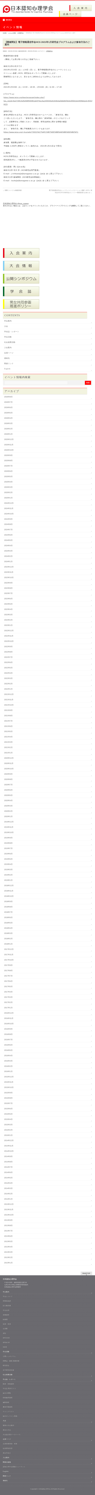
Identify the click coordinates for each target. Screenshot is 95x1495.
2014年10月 (9, 1151)
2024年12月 (9, 503)
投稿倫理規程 (7, 1397)
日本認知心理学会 (45, 1489)
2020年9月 (8, 774)
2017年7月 (8, 976)
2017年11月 (8, 955)
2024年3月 (8, 551)
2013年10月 (9, 1215)
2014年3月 (8, 1188)
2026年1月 (8, 434)
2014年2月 (8, 1194)
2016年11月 (8, 1018)
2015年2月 (8, 1130)
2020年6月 (8, 790)
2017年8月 (8, 971)
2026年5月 (8, 413)
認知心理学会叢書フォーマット (14, 1467)
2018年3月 (8, 933)
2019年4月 (8, 864)
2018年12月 (9, 885)
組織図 (5, 1319)
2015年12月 (9, 1077)
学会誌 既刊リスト (9, 1388)
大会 (6, 326)
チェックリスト (8, 1411)
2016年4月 (8, 1056)
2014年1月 (8, 1199)
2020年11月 (8, 763)
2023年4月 (8, 609)
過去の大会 (7, 1430)
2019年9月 (8, 838)
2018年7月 (8, 912)
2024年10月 (9, 514)
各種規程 (6, 1315)
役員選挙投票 (7, 1448)
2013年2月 (8, 1257)
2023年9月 (8, 583)
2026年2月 (8, 429)
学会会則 (6, 1310)
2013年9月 (8, 1220)
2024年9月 (8, 519)
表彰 (4, 1333)
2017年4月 (8, 992)
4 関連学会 (49, 51)
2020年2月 (8, 811)
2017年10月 (9, 960)
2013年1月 (8, 1263)
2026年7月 (8, 402)
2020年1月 (8, 816)
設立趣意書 (7, 1305)
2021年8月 (8, 716)
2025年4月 (8, 482)
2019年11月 (8, 827)
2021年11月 (8, 700)
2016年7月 (8, 1040)
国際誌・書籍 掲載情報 (11, 1361)
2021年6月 (8, 726)
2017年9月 (8, 965)
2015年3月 (8, 1125)
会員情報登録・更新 (10, 1444)
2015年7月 (8, 1103)
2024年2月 (8, 556)
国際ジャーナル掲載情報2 (12, 190)
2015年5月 (8, 1114)
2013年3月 (8, 1252)
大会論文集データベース (12, 1434)
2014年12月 (9, 1140)
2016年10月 (9, 1024)
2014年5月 (8, 1178)
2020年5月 (8, 795)
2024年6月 (8, 535)
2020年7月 (8, 785)
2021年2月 (8, 747)
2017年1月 (8, 1008)
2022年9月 (8, 647)
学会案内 (8, 321)
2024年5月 (8, 540)
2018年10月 (9, 896)
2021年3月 (8, 742)
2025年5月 (8, 476)
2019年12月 (9, 822)
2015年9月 (8, 1093)
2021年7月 (8, 721)
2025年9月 (8, 455)
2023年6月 (8, 599)
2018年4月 (8, 928)
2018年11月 (8, 891)
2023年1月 (8, 625)
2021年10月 (9, 705)
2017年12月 (9, 949)
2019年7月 (8, 848)
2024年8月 (8, 524)
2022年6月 (8, 662)
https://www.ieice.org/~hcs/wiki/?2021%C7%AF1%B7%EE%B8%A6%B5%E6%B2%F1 (41, 132)
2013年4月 (8, 1247)
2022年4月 (8, 673)
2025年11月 (8, 445)
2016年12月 (9, 1013)
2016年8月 (8, 1034)
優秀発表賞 (6, 1337)
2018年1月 (8, 944)
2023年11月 (8, 572)
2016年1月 (8, 1071)
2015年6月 (8, 1109)
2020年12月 (9, 758)
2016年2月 (8, 1066)
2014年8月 (8, 1162)
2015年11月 (8, 1082)
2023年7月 (8, 593)
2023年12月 (9, 567)
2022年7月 (8, 657)
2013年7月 (8, 1231)
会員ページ (8, 353)
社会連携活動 (9, 342)
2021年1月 (8, 753)
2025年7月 (8, 466)
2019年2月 (8, 875)
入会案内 (8, 348)
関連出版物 (7, 1462)
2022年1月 (8, 689)
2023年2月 (8, 620)
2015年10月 (9, 1087)
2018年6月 (8, 917)
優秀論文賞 (6, 1342)
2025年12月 (9, 439)
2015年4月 (8, 1119)
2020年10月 (9, 769)
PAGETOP (86, 1273)
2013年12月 (9, 1204)
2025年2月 (8, 492)
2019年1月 (8, 880)
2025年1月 (8, 498)
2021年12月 (9, 694)
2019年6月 (8, 854)
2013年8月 (8, 1225)
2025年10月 (9, 450)
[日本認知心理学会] (29, 10)
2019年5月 (8, 859)
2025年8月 (8, 460)
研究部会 (6, 1365)
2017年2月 (8, 1002)
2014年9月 (8, 1156)
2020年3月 (8, 806)
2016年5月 (8, 1050)
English (7, 369)
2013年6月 (8, 1236)
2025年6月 (8, 471)
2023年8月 (8, 588)
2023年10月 (9, 577)
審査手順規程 (7, 1407)
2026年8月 (8, 397)
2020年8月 (8, 779)
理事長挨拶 (7, 1301)
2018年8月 (8, 907)
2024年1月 (8, 561)
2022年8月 (8, 652)
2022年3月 (8, 678)
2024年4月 (8, 546)
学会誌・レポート (11, 332)
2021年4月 (8, 737)
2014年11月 (8, 1146)
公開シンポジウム (9, 1356)
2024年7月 (8, 530)
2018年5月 (8, 923)
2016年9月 (8, 1029)
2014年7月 (8, 1167)
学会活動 (8, 337)
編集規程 (6, 1402)
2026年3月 (8, 423)
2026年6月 (8, 407)
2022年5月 (8, 668)
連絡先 (7, 358)
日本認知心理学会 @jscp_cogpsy (16, 203)
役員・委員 (7, 1324)
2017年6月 (8, 981)
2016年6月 (8, 1045)
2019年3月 (8, 870)
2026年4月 (8, 418)
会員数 (5, 1328)
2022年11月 (8, 636)
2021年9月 (8, 710)
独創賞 (5, 1347)
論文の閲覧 (7, 1393)
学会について (7, 1296)
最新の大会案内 (8, 1425)
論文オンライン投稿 (10, 1416)
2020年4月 (8, 800)
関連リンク (8, 363)
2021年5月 (8, 731)
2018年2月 (8, 939)
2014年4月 (8, 1183)
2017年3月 (8, 997)
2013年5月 (8, 1241)
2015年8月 (8, 1098)
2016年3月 (8, 1061)
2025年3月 (8, 487)
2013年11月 (8, 1209)
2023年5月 (8, 604)
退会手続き (7, 1453)
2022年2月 (8, 684)
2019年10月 (9, 832)
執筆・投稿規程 (8, 1384)
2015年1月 (8, 1135)
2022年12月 (9, 631)
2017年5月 (8, 986)
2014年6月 (8, 1172)
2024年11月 (8, 508)
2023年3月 (8, 615)
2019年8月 (8, 843)
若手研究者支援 (8, 1370)
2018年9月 (8, 901)
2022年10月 (9, 641)
